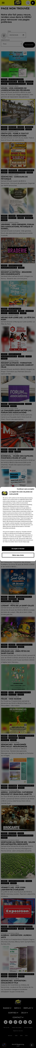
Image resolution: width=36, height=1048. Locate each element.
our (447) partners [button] (11, 498)
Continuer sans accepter (25, 489)
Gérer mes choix (18, 555)
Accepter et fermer (18, 548)
